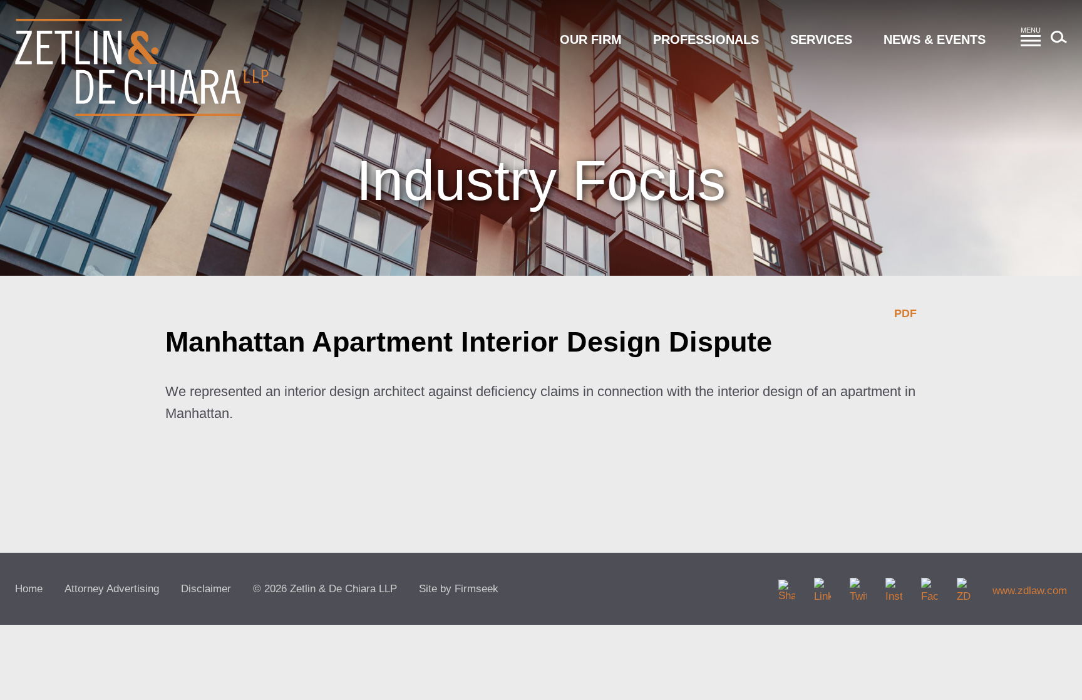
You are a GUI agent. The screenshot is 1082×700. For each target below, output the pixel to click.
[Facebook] (929, 586)
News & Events (935, 39)
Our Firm (591, 39)
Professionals (706, 39)
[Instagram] (893, 586)
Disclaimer (206, 589)
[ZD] (965, 586)
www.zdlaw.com (1029, 591)
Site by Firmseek (458, 589)
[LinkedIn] (822, 586)
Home (29, 589)
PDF (905, 313)
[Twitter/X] (858, 586)
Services (821, 39)
